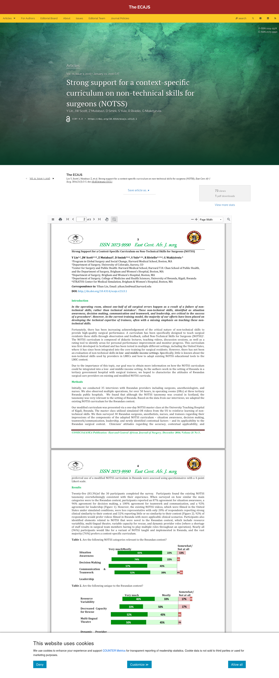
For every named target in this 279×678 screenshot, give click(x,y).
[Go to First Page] (67, 219)
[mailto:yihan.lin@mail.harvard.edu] (136, 286)
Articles (7, 18)
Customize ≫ (141, 664)
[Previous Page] (73, 219)
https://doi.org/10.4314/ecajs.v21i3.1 (112, 119)
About (66, 18)
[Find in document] (228, 219)
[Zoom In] (196, 219)
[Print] (60, 219)
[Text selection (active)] (114, 219)
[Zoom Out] (192, 219)
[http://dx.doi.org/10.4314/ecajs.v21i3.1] (103, 291)
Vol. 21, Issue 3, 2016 (78, 73)
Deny (41, 664)
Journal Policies (120, 18)
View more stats (225, 204)
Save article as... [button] (138, 190)
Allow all (238, 664)
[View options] (53, 219)
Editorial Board (49, 18)
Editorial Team (97, 18)
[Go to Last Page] (99, 219)
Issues (79, 18)
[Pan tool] (106, 219)
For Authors (28, 18)
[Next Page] (94, 219)
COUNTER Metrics (114, 650)
